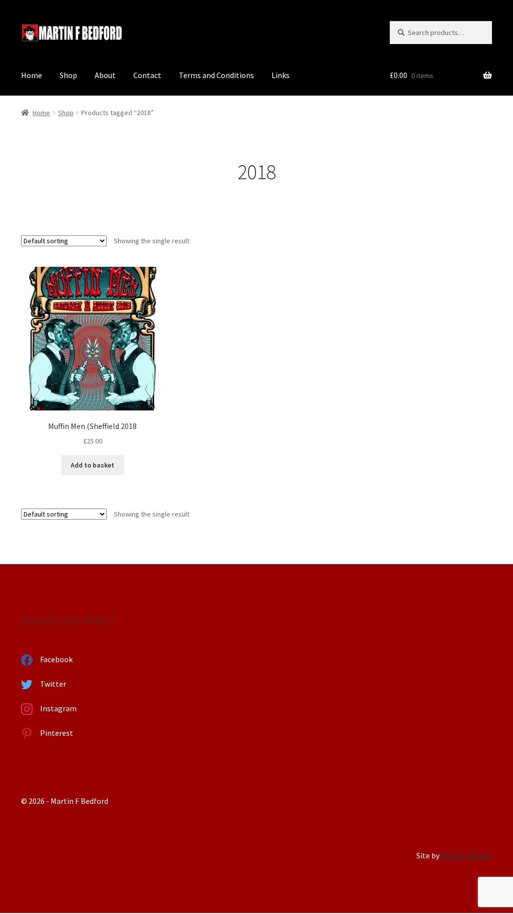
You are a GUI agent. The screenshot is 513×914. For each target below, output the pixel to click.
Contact (147, 75)
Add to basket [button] (92, 465)
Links (281, 75)
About (105, 75)
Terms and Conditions (216, 75)
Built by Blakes (466, 855)
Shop (68, 75)
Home (31, 75)
